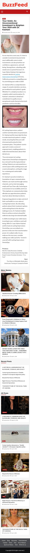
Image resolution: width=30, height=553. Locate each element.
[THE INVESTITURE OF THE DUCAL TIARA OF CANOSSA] (15, 518)
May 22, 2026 (14, 295)
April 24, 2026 (14, 325)
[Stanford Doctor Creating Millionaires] (15, 282)
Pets (15, 542)
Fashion (4, 412)
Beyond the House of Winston (11, 377)
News (4, 18)
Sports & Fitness (8, 544)
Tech (16, 544)
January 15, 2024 (16, 32)
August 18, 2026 (14, 420)
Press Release (22, 542)
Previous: (15, 253)
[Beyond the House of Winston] (15, 462)
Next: (16, 261)
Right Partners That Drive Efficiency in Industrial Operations (13, 382)
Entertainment (23, 540)
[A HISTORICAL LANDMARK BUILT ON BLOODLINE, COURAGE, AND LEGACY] (15, 405)
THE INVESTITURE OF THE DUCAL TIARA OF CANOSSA (14, 387)
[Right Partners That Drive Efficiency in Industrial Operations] (15, 489)
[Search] (27, 11)
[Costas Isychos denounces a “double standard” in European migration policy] (15, 434)
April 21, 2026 (14, 356)
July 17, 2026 (14, 475)
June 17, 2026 (14, 504)
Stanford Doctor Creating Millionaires (14, 293)
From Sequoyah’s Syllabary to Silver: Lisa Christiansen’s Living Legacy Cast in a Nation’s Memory (14, 321)
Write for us (22, 544)
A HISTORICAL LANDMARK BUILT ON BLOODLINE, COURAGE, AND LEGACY (13, 368)
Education (14, 540)
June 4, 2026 (14, 533)
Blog (4, 441)
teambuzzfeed (7, 32)
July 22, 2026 (14, 448)
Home (3, 540)
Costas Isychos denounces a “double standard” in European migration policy (13, 373)
